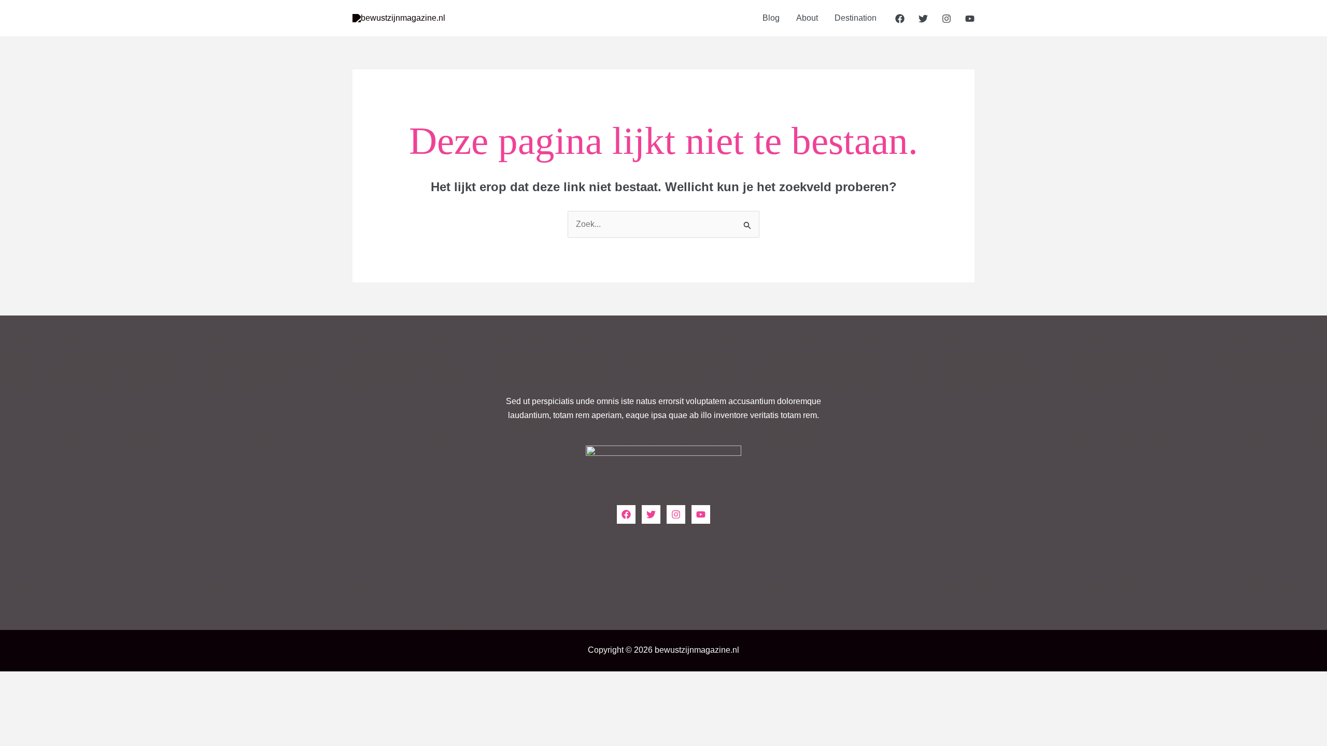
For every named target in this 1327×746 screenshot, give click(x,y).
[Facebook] (900, 18)
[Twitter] (923, 18)
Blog (771, 17)
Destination (856, 17)
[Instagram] (946, 18)
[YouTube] (970, 18)
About (807, 17)
